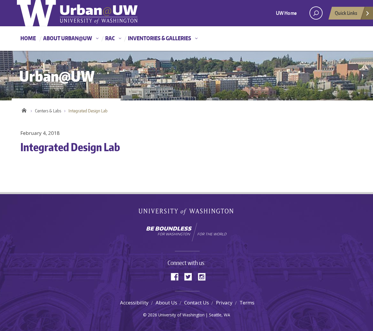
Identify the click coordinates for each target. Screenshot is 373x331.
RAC (110, 38)
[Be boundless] (186, 232)
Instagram (204, 276)
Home (28, 38)
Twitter (190, 276)
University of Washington (186, 213)
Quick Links (346, 13)
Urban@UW (77, 13)
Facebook (177, 276)
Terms (247, 302)
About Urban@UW (67, 38)
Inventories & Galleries (159, 38)
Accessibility (134, 302)
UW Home (286, 13)
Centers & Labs (48, 111)
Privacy (224, 302)
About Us (166, 302)
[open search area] (316, 13)
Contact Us (196, 302)
